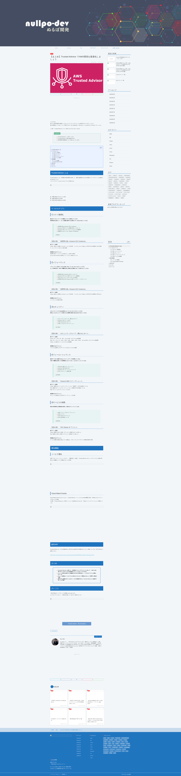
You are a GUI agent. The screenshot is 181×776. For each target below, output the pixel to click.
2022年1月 (112, 108)
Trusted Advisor (112, 190)
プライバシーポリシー (55, 774)
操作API (53, 163)
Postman (124, 184)
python (127, 186)
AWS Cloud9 (127, 175)
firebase (123, 179)
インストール (111, 192)
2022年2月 (112, 105)
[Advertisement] (76, 109)
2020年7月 (112, 112)
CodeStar (117, 179)
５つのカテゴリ (55, 151)
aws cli (120, 175)
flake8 (128, 179)
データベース (117, 194)
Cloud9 (110, 179)
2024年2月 (112, 101)
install (126, 741)
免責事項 (63, 774)
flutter (109, 741)
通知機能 (54, 159)
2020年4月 (112, 122)
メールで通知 (56, 160)
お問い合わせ (116, 48)
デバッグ (111, 194)
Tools (110, 166)
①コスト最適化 (57, 152)
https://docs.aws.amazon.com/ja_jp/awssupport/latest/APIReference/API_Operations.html (72, 555)
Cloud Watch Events (58, 161)
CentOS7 (128, 177)
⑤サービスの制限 (57, 157)
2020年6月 (112, 115)
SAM (118, 188)
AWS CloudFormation (113, 177)
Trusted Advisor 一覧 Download (77, 623)
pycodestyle (116, 186)
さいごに (54, 166)
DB (81, 48)
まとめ (53, 164)
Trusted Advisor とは (56, 149)
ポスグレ (125, 194)
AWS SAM (121, 177)
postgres (111, 184)
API (110, 175)
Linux (110, 148)
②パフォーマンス (57, 153)
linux (110, 743)
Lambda (105, 743)
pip (113, 743)
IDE (122, 741)
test (129, 188)
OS (110, 159)
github (113, 741)
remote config (111, 188)
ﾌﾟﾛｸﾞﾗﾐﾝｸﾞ (93, 48)
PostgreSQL (117, 184)
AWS (56, 48)
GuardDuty (118, 741)
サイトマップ (104, 48)
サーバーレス (119, 192)
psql (110, 186)
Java (110, 144)
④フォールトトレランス (58, 156)
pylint (122, 186)
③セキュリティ (57, 155)
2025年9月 (112, 94)
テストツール (126, 192)
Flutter (69, 48)
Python (111, 162)
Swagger (124, 188)
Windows (119, 190)
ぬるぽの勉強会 (127, 190)
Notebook (111, 155)
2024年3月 (112, 97)
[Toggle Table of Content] (100, 147)
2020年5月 (112, 119)
